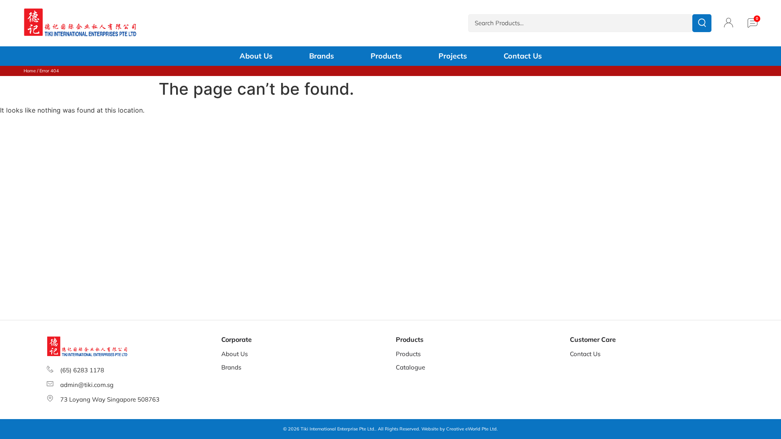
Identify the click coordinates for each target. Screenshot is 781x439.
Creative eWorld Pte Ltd (471, 429)
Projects (452, 56)
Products (386, 56)
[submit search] (701, 23)
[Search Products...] (580, 23)
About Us (256, 56)
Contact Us (523, 56)
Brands (321, 56)
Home (30, 71)
